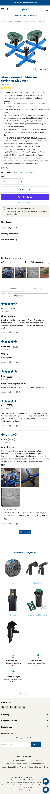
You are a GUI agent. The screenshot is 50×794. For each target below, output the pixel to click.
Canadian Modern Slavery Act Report (23, 780)
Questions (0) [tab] (37, 289)
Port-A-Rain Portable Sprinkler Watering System (25, 763)
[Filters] (9, 296)
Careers (45, 785)
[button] (6, 88)
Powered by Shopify (25, 790)
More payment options (25, 203)
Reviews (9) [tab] (13, 289)
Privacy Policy (17, 777)
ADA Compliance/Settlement (30, 785)
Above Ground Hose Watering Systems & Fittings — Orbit (25, 767)
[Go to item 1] (8, 272)
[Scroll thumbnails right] (46, 272)
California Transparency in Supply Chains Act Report (24, 782)
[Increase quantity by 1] (21, 181)
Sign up (36, 744)
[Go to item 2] (20, 272)
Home (3, 21)
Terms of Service (29, 777)
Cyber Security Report (10, 785)
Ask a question (37, 262)
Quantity (4, 176)
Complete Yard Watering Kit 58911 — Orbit (25, 760)
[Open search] (3, 296)
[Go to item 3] (33, 272)
